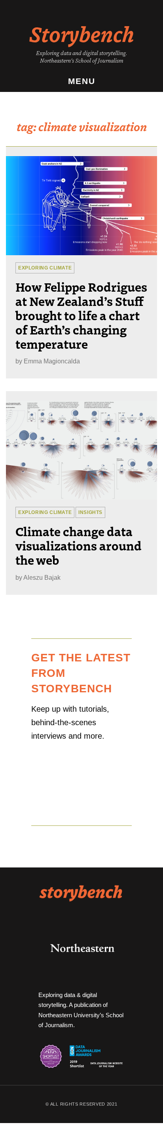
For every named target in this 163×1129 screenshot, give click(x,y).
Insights (90, 512)
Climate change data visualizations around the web (78, 545)
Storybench (81, 33)
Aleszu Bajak (42, 577)
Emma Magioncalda (52, 361)
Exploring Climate (45, 268)
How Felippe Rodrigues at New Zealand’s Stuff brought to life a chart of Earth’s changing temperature (81, 315)
